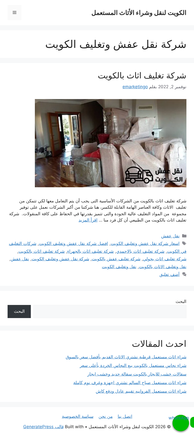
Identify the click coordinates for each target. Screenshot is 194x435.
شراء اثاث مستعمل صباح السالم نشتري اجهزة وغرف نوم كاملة (129, 382)
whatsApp (181, 417)
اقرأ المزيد (88, 220)
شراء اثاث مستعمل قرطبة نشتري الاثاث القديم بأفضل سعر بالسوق (126, 356)
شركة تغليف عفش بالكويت (116, 258)
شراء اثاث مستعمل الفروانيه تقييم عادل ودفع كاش (141, 391)
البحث (181, 301)
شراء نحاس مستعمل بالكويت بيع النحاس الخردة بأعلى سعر (133, 365)
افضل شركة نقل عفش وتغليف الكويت (73, 243)
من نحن (106, 416)
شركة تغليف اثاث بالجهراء (90, 251)
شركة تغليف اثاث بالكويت (142, 75)
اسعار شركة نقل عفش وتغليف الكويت (145, 243)
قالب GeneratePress (43, 426)
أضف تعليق (169, 274)
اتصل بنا (125, 416)
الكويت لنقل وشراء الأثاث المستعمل (138, 12)
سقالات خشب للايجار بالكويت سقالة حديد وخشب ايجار (136, 374)
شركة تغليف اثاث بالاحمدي (140, 251)
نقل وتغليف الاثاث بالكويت (162, 266)
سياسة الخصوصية (77, 416)
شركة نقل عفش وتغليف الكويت (60, 258)
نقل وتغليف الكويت (119, 266)
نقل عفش (170, 235)
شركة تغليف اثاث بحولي (164, 258)
